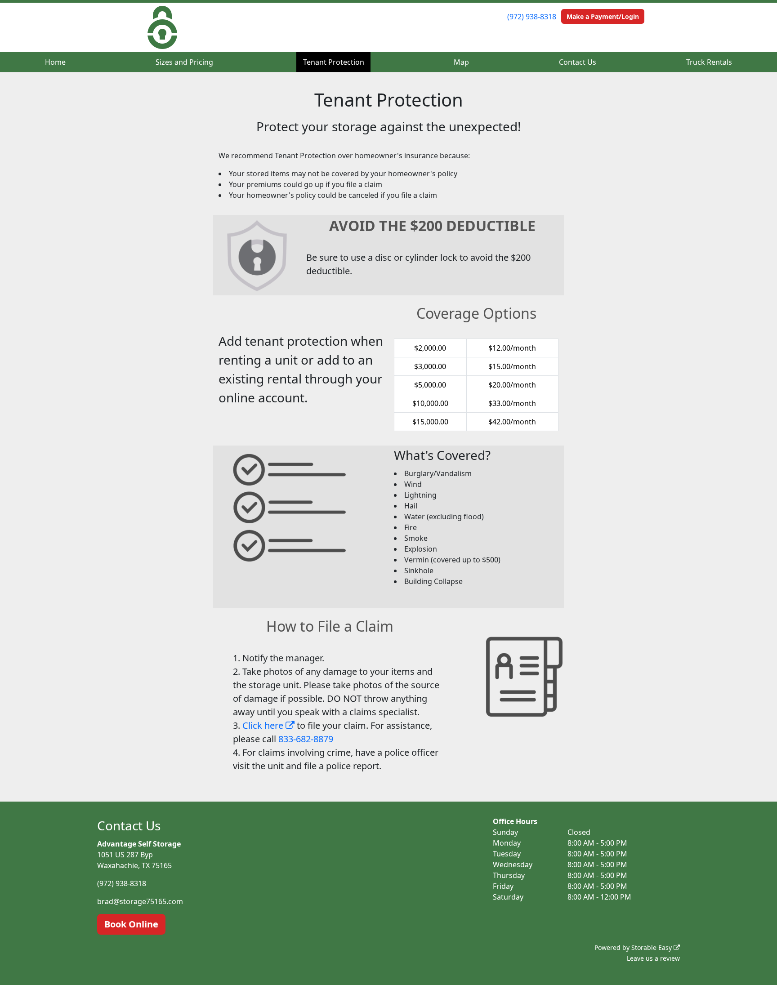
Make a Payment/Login (603, 16)
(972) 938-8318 (531, 17)
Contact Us (577, 62)
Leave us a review (653, 958)
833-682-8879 (305, 739)
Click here (264, 725)
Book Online (131, 924)
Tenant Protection (333, 62)
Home (55, 62)
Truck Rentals (709, 62)
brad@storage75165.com (140, 901)
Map (461, 62)
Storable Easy (652, 947)
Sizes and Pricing (184, 62)
